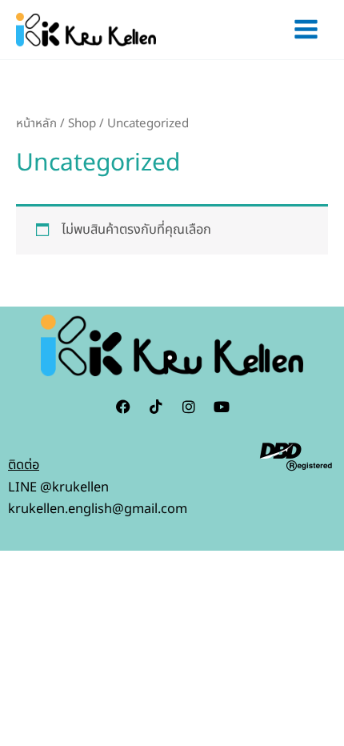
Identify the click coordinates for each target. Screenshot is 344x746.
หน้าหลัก (36, 123)
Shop (82, 123)
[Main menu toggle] (305, 29)
